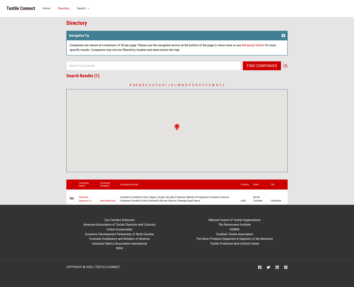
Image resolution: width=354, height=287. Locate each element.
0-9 (135, 85)
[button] (87, 8)
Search (81, 8)
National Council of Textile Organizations (235, 220)
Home (46, 8)
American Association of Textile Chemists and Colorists (119, 224)
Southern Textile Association (234, 234)
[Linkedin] (277, 267)
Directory (64, 8)
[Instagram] (286, 267)
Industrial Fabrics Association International (119, 243)
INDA (119, 248)
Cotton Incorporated (119, 229)
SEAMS (235, 229)
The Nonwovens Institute (234, 224)
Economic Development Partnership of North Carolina (119, 234)
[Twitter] (268, 267)
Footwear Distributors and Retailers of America (119, 239)
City (273, 184)
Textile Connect (20, 8)
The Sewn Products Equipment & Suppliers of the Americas (234, 239)
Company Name (84, 184)
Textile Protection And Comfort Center (234, 243)
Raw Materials (107, 200)
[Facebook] (260, 267)
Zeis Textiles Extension (119, 220)
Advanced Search (253, 45)
